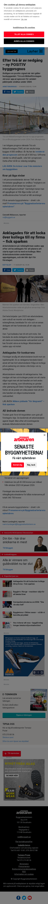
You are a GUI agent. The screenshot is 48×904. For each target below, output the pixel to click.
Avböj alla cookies (24, 41)
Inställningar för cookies (24, 27)
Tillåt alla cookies (24, 34)
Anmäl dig (17, 465)
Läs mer (24, 19)
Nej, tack (31, 465)
